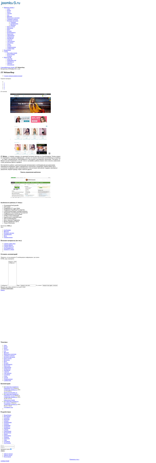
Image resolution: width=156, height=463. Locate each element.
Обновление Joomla (9, 400)
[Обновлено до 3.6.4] (11, 394)
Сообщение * (4, 285)
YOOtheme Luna (8, 407)
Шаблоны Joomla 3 (10, 67)
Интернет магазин (9, 233)
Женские (6, 231)
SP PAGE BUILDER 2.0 (10, 392)
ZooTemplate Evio (8, 248)
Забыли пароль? (8, 453)
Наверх (3, 290)
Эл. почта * (39, 285)
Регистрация (7, 456)
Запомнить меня (5, 449)
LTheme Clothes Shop (9, 243)
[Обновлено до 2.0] (11, 387)
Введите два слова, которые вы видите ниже (13, 287)
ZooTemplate (7, 230)
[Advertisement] (11, 315)
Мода (5, 236)
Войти (2, 451)
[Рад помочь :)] (11, 401)
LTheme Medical (8, 245)
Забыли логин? (8, 455)
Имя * (18, 285)
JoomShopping (8, 234)
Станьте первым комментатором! (13, 76)
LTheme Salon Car (9, 246)
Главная (3, 67)
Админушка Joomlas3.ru (10, 389)
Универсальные (8, 237)
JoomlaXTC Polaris (9, 249)
